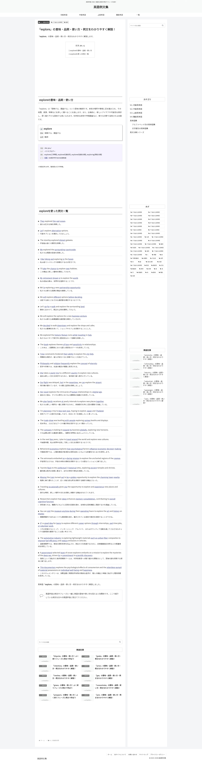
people (72, 420)
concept (84, 363)
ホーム (110, 754)
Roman (64, 335)
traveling (81, 335)
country (74, 373)
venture (83, 316)
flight (46, 382)
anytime (65, 511)
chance (53, 268)
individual (65, 570)
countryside (70, 249)
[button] (120, 642)
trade (46, 420)
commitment (67, 555)
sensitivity (77, 344)
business (76, 316)
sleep (64, 498)
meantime (73, 382)
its (71, 429)
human (74, 392)
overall (112, 498)
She (41, 373)
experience (99, 486)
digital (95, 392)
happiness (87, 570)
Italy (90, 335)
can (83, 382)
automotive (49, 538)
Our (41, 382)
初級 (46, 158)
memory (79, 498)
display (41, 513)
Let (41, 230)
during (72, 511)
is (59, 278)
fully (91, 354)
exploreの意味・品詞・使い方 (81, 50)
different (57, 297)
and (52, 259)
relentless (111, 567)
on (64, 458)
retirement (47, 278)
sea (49, 555)
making (118, 448)
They (42, 221)
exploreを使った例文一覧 (79, 54)
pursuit (119, 567)
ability (70, 354)
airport (98, 382)
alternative (56, 230)
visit (48, 511)
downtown (61, 325)
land (82, 306)
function (50, 501)
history (116, 511)
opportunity (75, 287)
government (47, 552)
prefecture (62, 467)
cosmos (117, 458)
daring (69, 458)
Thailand (100, 410)
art (108, 511)
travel (68, 439)
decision (110, 448)
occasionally (54, 486)
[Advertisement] (80, 75)
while (75, 335)
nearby (117, 477)
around (75, 439)
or (39, 526)
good (47, 523)
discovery (88, 555)
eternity (93, 363)
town (111, 477)
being (76, 570)
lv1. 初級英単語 (44, 22)
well (71, 570)
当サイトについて (120, 754)
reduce (65, 540)
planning (47, 410)
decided (46, 325)
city (87, 354)
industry (57, 538)
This (42, 567)
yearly (52, 373)
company (48, 429)
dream (55, 278)
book (46, 344)
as (96, 538)
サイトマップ (143, 754)
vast (58, 221)
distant (62, 240)
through (94, 523)
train (52, 477)
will (44, 297)
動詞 (67, 22)
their (65, 354)
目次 (77, 45)
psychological (77, 448)
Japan (89, 410)
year (68, 410)
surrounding (59, 249)
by (59, 555)
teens (58, 523)
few (51, 439)
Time (42, 354)
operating (84, 511)
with (67, 420)
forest (70, 259)
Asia (60, 410)
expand (66, 429)
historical (72, 467)
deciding (78, 297)
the (54, 221)
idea (51, 523)
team (62, 552)
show (51, 420)
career (81, 523)
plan (45, 401)
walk (53, 306)
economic (102, 448)
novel (46, 392)
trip (57, 373)
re (44, 287)
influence (93, 448)
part (111, 523)
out (62, 477)
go (46, 306)
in (63, 259)
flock (49, 467)
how (69, 448)
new (68, 268)
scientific (80, 555)
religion (57, 363)
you (65, 486)
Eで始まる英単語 (57, 22)
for (48, 306)
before (71, 297)
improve (41, 540)
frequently (65, 363)
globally (83, 429)
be (68, 477)
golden (74, 477)
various (87, 420)
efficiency (53, 540)
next (64, 410)
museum (58, 511)
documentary (50, 567)
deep (45, 555)
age (100, 392)
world (75, 278)
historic (57, 335)
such (93, 538)
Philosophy (45, 363)
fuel (47, 540)
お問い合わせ (132, 754)
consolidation (89, 498)
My (41, 278)
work (51, 526)
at (62, 401)
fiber (106, 538)
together (100, 401)
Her (41, 392)
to (58, 268)
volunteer (44, 526)
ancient (93, 467)
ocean (62, 221)
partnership (64, 287)
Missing (43, 477)
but (61, 382)
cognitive (42, 501)
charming (104, 477)
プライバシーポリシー (157, 754)
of (64, 344)
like (42, 259)
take (44, 268)
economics (54, 448)
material (43, 570)
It (40, 523)
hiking (47, 259)
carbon (100, 538)
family (50, 401)
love (67, 344)
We (41, 249)
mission (76, 458)
